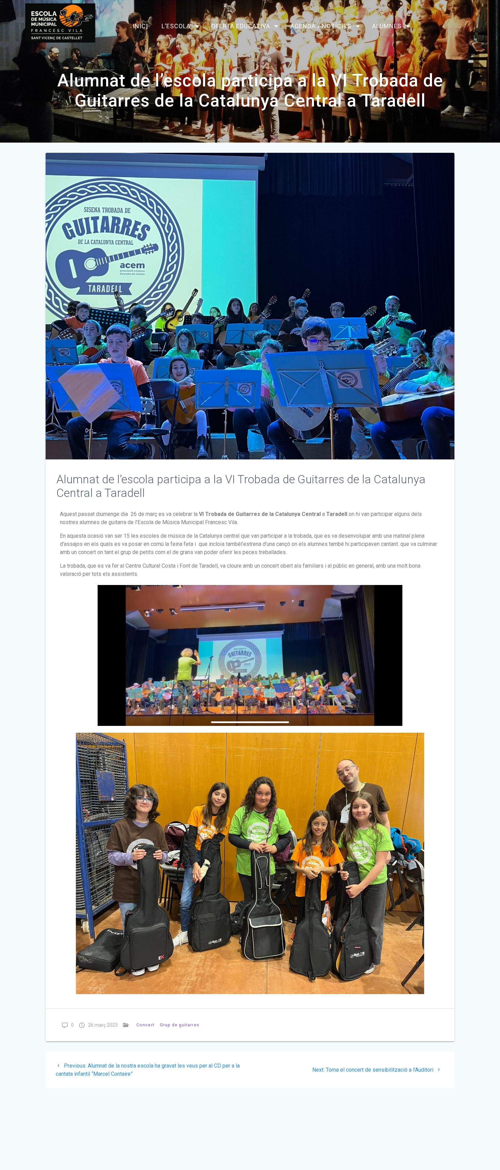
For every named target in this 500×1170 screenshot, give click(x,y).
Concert (145, 1024)
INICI (140, 26)
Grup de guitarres (179, 1024)
